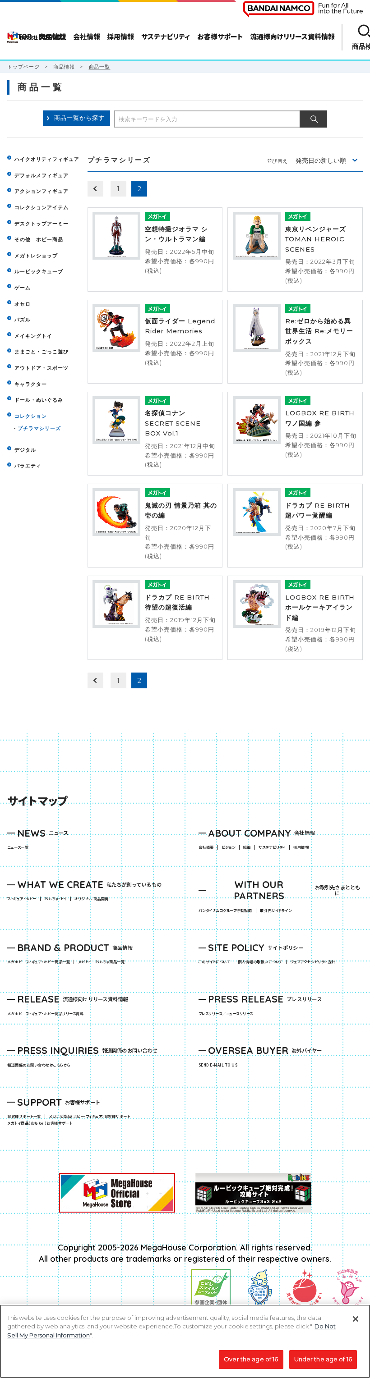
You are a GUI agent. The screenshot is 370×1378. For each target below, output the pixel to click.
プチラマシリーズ (39, 428)
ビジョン (228, 847)
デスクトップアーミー (41, 223)
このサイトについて (214, 962)
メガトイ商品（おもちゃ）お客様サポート (41, 1123)
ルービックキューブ (38, 271)
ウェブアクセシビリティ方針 (312, 962)
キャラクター (30, 384)
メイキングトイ (33, 336)
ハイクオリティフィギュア (46, 159)
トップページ (23, 67)
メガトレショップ (36, 255)
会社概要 (206, 847)
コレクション (30, 416)
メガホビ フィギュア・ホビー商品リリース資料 (47, 1014)
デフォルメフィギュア (41, 175)
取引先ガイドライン (275, 910)
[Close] (355, 1319)
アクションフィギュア (41, 191)
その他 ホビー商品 (38, 239)
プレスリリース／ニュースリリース (226, 1014)
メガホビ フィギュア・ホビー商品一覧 (40, 962)
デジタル (25, 450)
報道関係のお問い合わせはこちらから (38, 1065)
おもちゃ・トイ (57, 899)
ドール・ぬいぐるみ (38, 400)
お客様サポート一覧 (24, 1116)
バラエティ (28, 465)
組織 (247, 847)
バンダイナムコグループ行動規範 (225, 910)
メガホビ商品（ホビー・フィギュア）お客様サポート (91, 1116)
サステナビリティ (272, 847)
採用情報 (301, 847)
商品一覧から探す (79, 117)
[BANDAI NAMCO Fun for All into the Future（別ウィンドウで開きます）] (303, 9)
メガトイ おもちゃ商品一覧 (103, 962)
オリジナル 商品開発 (91, 899)
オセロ (22, 304)
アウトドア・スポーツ (41, 368)
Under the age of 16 (323, 1359)
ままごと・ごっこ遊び (41, 351)
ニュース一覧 (17, 847)
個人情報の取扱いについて (260, 962)
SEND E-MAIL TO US (218, 1065)
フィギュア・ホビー (23, 899)
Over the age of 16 (251, 1359)
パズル (22, 319)
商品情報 (64, 67)
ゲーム (22, 287)
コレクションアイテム (41, 207)
